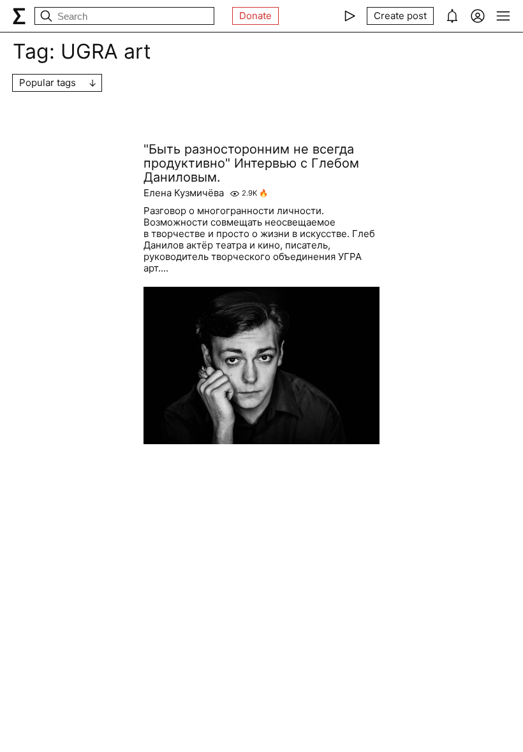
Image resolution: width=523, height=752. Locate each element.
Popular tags (47, 82)
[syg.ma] (19, 16)
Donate (255, 16)
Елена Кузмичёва (184, 193)
